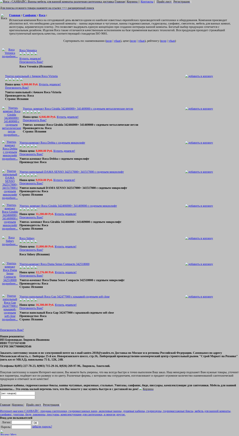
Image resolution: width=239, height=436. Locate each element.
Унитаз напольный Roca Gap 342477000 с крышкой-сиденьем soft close (64, 296)
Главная (14, 15)
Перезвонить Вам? (31, 62)
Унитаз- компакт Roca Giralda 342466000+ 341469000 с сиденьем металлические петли (78, 108)
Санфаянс (29, 15)
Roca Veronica (28, 50)
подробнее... (10, 56)
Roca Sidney (27, 238)
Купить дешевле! (30, 58)
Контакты (147, 1)
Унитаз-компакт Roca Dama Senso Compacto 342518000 (54, 264)
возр (109, 40)
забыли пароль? (42, 426)
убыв (117, 40)
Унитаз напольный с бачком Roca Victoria (31, 76)
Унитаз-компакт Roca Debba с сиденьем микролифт (52, 142)
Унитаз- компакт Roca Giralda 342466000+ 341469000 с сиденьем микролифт (68, 205)
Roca (42, 15)
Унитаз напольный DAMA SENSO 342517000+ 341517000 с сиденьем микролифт (71, 171)
